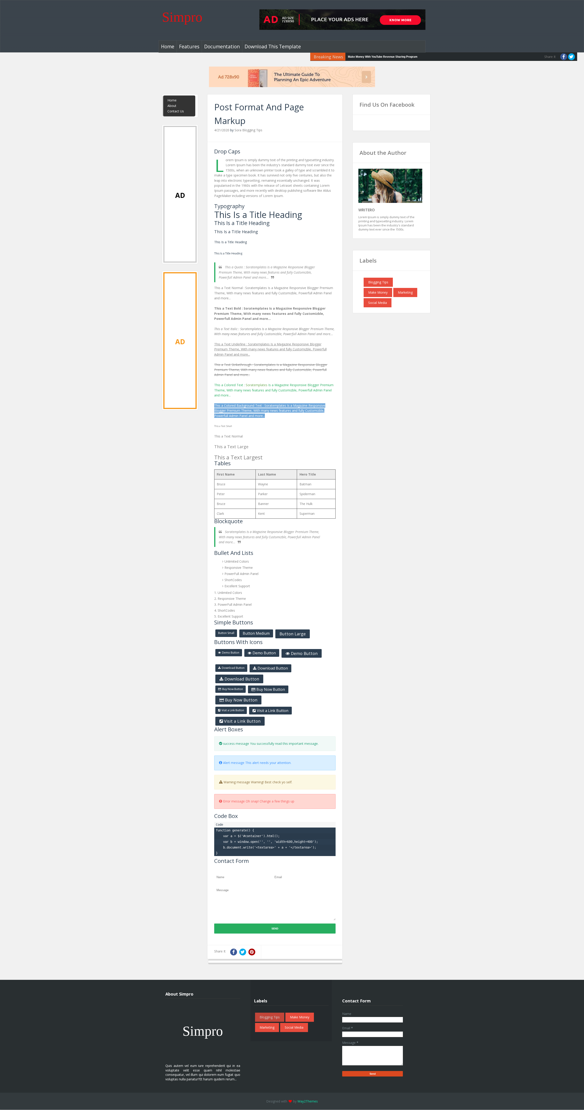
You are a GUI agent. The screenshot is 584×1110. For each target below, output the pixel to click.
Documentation (222, 46)
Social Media (377, 302)
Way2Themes (307, 1101)
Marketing (405, 292)
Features (189, 46)
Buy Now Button (232, 689)
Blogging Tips (378, 282)
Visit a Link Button (233, 710)
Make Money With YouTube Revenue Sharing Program (382, 56)
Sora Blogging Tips (248, 130)
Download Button (233, 668)
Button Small (226, 633)
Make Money (378, 292)
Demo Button (230, 653)
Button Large (292, 634)
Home (167, 46)
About (171, 105)
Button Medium (256, 633)
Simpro (182, 17)
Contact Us (175, 111)
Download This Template (273, 46)
